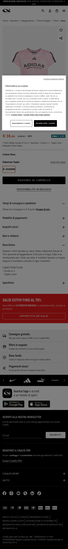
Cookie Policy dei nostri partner (36, 115)
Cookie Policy (17, 115)
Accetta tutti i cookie (45, 123)
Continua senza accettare (53, 79)
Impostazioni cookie (21, 123)
